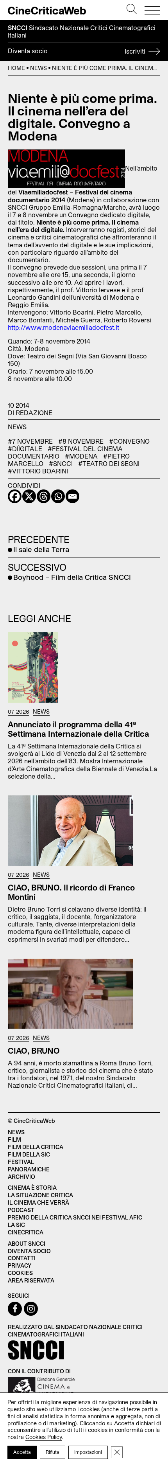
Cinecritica (25, 1232)
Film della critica (35, 1147)
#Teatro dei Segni (108, 463)
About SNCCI (26, 1243)
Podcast (21, 1210)
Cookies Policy (43, 1437)
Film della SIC (29, 1154)
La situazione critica (40, 1195)
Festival (21, 1161)
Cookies (20, 1273)
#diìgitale (25, 448)
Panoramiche (29, 1169)
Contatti (22, 1258)
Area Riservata (31, 1280)
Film (14, 1139)
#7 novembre (30, 441)
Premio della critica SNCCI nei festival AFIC (75, 1217)
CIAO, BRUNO (34, 1050)
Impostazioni (88, 1452)
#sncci (61, 463)
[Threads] (43, 496)
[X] (29, 496)
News (38, 68)
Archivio (21, 1176)
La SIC (16, 1224)
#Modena (81, 456)
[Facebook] (14, 496)
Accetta (22, 1452)
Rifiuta (52, 1452)
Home (16, 68)
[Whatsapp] (58, 496)
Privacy (19, 1265)
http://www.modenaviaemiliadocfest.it (63, 327)
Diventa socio (77, 51)
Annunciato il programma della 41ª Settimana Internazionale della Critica (78, 729)
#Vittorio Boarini (38, 471)
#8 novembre (81, 441)
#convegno (129, 441)
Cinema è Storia (32, 1187)
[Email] (72, 496)
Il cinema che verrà (38, 1202)
